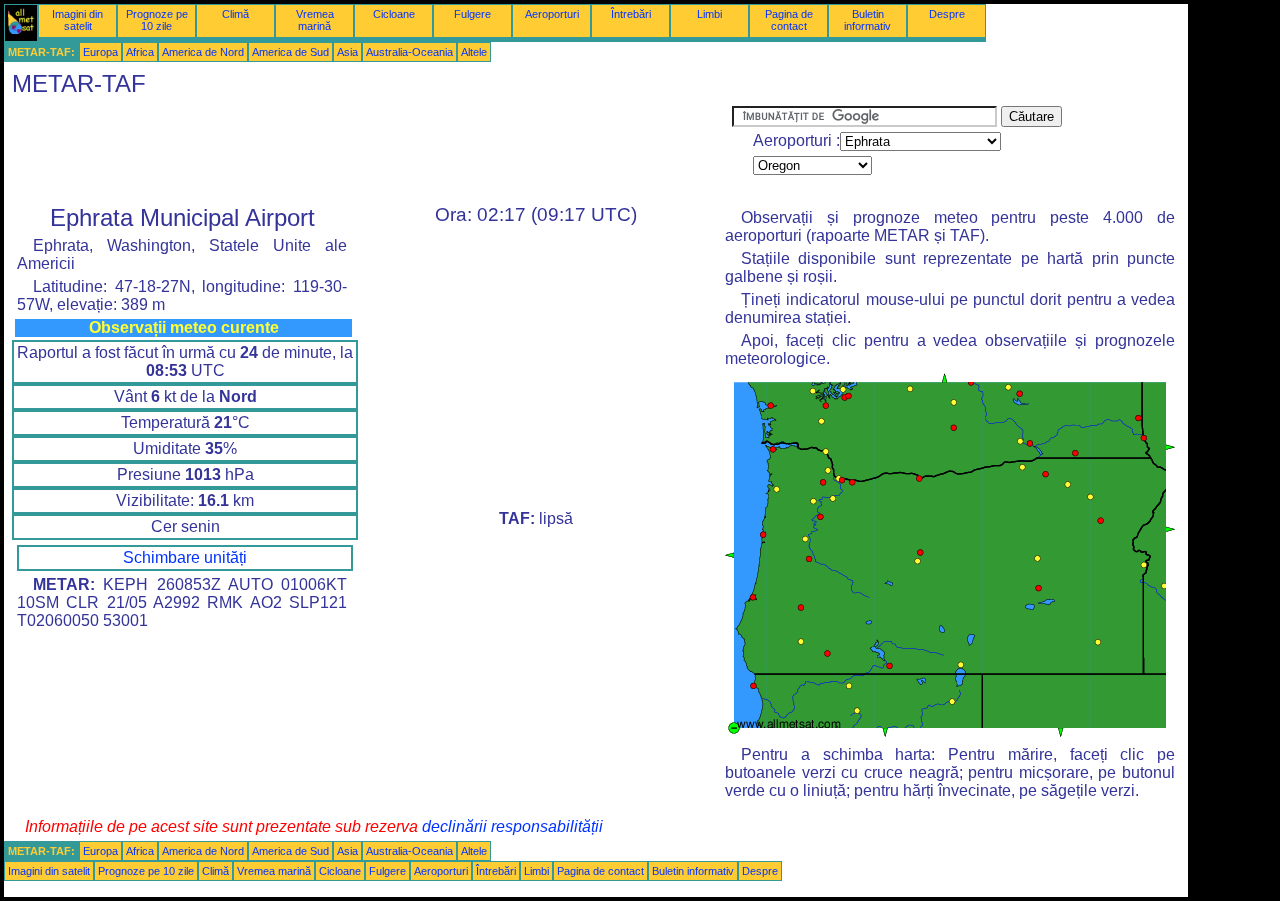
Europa (100, 52)
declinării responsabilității (512, 826)
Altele (474, 52)
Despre (947, 14)
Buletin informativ (867, 20)
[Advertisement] (368, 151)
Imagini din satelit (77, 20)
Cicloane (394, 14)
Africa (140, 52)
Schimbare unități (185, 557)
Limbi (709, 14)
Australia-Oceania (409, 52)
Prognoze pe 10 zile (157, 20)
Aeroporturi (552, 14)
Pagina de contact (789, 20)
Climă (235, 14)
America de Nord (203, 52)
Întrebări (631, 14)
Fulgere (472, 14)
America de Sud (290, 52)
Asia (347, 52)
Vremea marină (315, 20)
